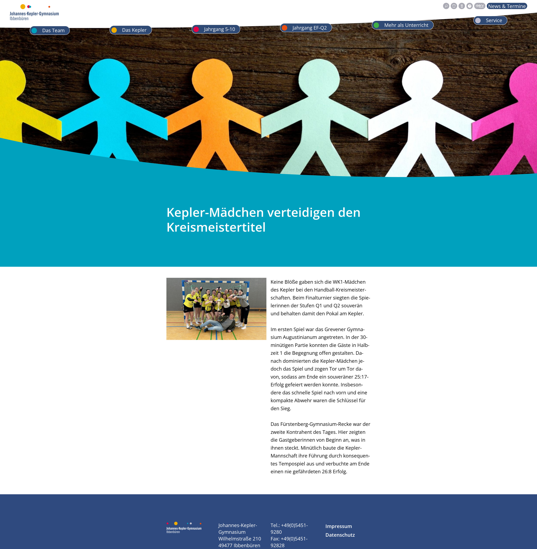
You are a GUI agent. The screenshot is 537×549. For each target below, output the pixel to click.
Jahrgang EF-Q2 (310, 27)
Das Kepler (134, 29)
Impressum (338, 526)
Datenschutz (340, 534)
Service (494, 20)
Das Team (53, 30)
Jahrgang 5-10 (219, 29)
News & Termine (507, 6)
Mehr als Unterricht (406, 25)
